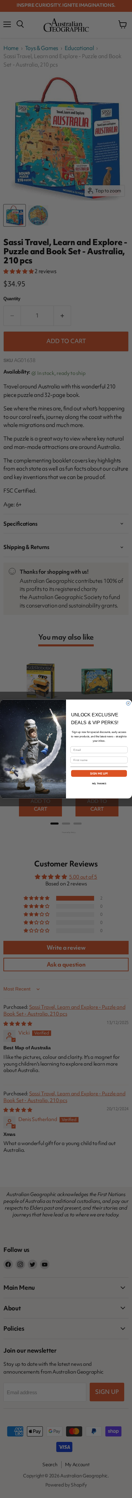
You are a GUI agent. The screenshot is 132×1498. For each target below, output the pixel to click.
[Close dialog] (128, 703)
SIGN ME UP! (99, 773)
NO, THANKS (99, 783)
